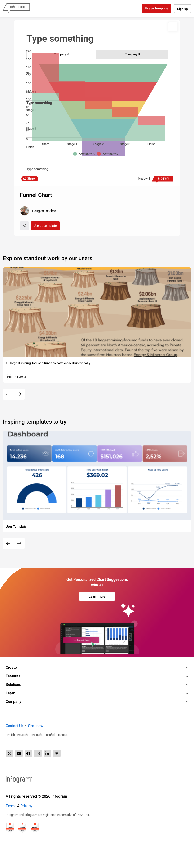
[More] (172, 26)
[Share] (24, 225)
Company (13, 701)
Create (11, 667)
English (10, 734)
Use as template (156, 8)
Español (49, 734)
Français (62, 734)
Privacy (26, 806)
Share (31, 178)
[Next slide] (19, 394)
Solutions (13, 684)
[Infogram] (16, 8)
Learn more (97, 596)
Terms (11, 806)
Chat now (35, 725)
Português (36, 734)
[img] (45, 117)
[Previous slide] (8, 394)
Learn (10, 693)
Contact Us (14, 725)
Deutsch (22, 734)
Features (13, 676)
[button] (85, 154)
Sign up (182, 9)
